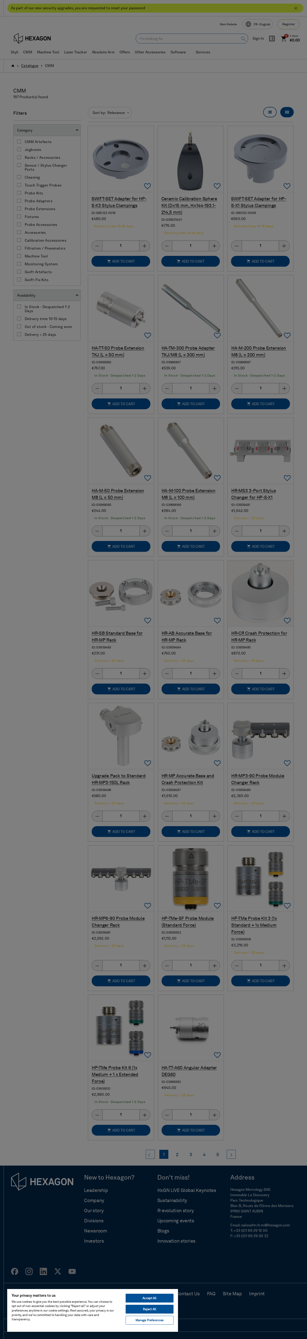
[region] (92, 1310)
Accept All (149, 1298)
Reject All (149, 1309)
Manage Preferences (150, 1320)
